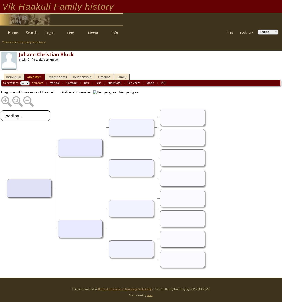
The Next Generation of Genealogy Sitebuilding (125, 289)
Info (115, 32)
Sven (149, 295)
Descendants (57, 77)
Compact (71, 83)
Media (93, 32)
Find (70, 32)
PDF (163, 83)
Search (31, 32)
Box (86, 83)
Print (230, 32)
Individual (13, 77)
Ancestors (34, 77)
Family (121, 77)
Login (49, 32)
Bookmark (246, 32)
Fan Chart (134, 83)
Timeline (104, 77)
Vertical (54, 83)
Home (13, 32)
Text (98, 83)
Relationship (82, 77)
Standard (37, 83)
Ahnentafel (114, 83)
